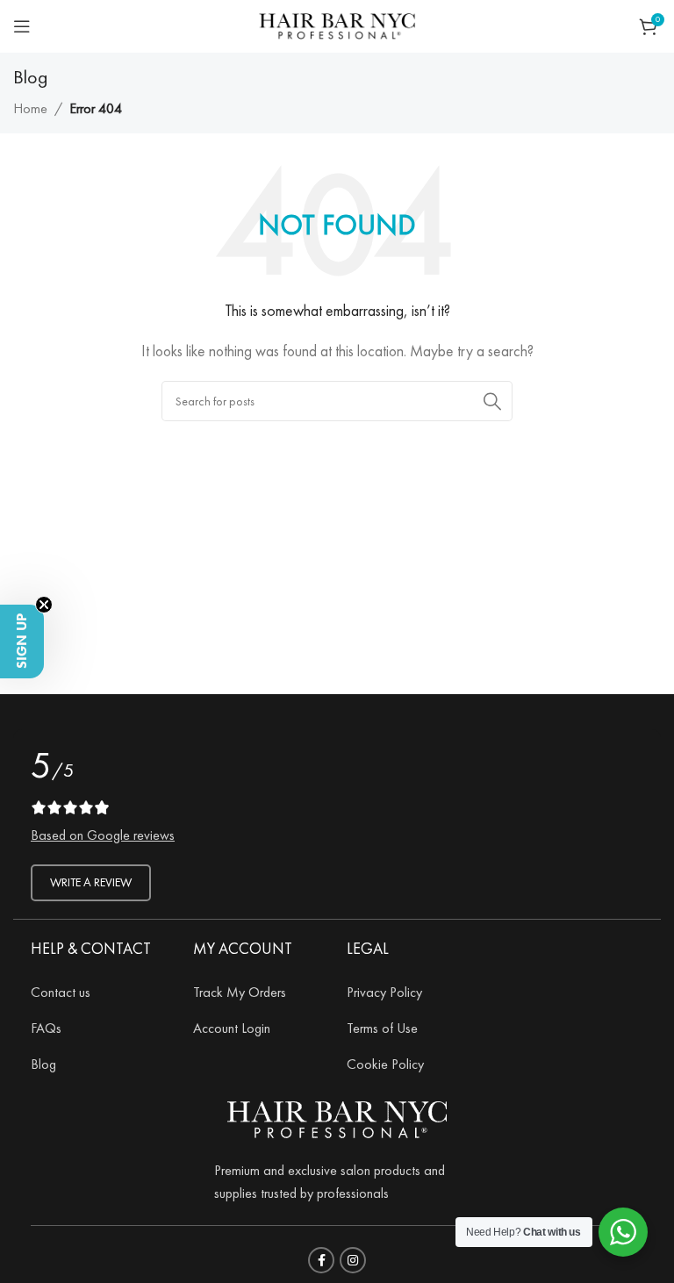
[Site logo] (337, 23)
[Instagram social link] (353, 1260)
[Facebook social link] (321, 1260)
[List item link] (99, 992)
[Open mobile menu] (21, 26)
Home (30, 108)
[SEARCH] (492, 401)
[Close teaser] (44, 604)
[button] (22, 641)
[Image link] (337, 1116)
